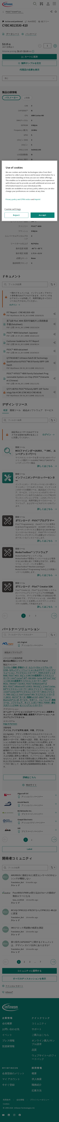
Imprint (37, 199)
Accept (42, 215)
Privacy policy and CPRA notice (18, 199)
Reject (16, 215)
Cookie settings (13, 209)
